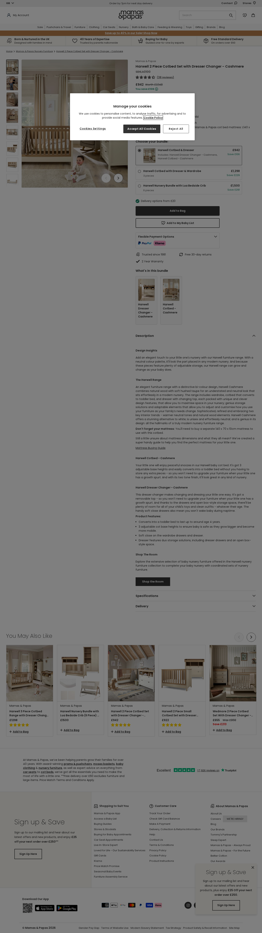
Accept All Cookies (141, 129)
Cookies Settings (93, 129)
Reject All (176, 129)
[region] (132, 116)
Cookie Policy (153, 118)
